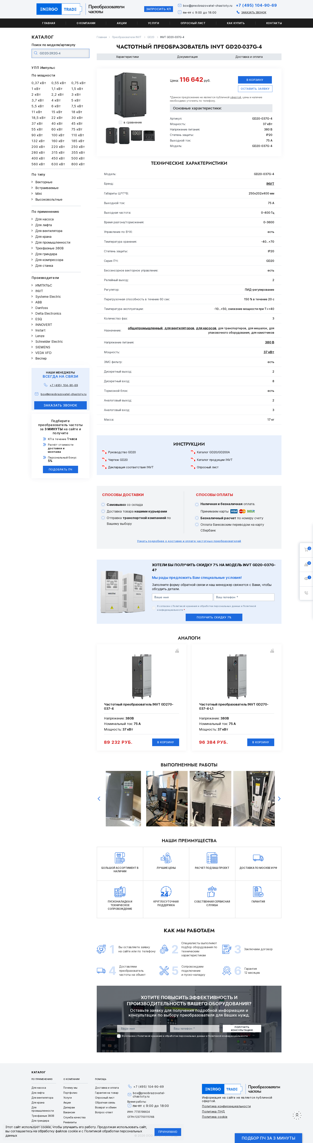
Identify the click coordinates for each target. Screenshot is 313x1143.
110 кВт (77, 135)
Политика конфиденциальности (226, 1106)
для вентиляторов (179, 328)
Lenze (39, 336)
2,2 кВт (57, 94)
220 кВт (58, 147)
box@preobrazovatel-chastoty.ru (207, 5)
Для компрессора (49, 260)
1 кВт (36, 89)
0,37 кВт (39, 83)
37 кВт (37, 123)
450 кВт (58, 158)
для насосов (206, 328)
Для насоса (44, 219)
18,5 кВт (39, 118)
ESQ (38, 319)
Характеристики (127, 57)
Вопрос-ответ (104, 1112)
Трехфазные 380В (49, 248)
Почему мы (70, 1087)
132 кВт (38, 141)
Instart (40, 330)
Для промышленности (52, 242)
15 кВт (56, 112)
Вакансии (69, 1112)
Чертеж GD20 (118, 460)
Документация (187, 57)
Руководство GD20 (122, 452)
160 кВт (58, 141)
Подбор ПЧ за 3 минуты (268, 1138)
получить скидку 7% (214, 617)
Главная (48, 23)
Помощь (100, 1079)
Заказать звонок (253, 12)
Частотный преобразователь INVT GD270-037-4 (138, 706)
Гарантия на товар (106, 1092)
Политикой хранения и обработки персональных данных (207, 606)
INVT (39, 291)
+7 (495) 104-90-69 (256, 5)
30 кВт (77, 118)
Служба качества (74, 1117)
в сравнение (133, 122)
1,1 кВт (57, 89)
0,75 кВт (78, 83)
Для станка (44, 265)
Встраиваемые (47, 188)
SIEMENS (42, 347)
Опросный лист (193, 23)
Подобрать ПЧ (60, 469)
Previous (99, 798)
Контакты (274, 23)
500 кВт (78, 158)
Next (279, 798)
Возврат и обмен (105, 1107)
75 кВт (77, 129)
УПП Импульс (43, 68)
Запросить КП (158, 9)
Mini (38, 194)
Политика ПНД (213, 1111)
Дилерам (69, 1107)
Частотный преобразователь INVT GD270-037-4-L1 (233, 706)
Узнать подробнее (189, 541)
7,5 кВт (77, 106)
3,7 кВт (38, 100)
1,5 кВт (77, 89)
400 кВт (38, 158)
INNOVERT (43, 325)
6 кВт (56, 106)
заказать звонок (61, 405)
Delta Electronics (48, 313)
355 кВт (78, 152)
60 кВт (57, 129)
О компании (86, 23)
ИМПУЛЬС (43, 285)
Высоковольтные (48, 199)
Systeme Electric (48, 296)
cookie (46, 1127)
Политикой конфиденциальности (228, 1036)
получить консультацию (242, 1029)
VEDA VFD (43, 353)
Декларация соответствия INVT (131, 467)
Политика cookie (215, 1117)
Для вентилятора (48, 231)
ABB (38, 302)
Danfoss (41, 308)
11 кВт (37, 112)
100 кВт (58, 135)
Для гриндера (46, 254)
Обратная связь (105, 1102)
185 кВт (78, 141)
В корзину (255, 80)
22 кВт (57, 118)
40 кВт (57, 123)
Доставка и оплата (249, 57)
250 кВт (78, 147)
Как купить (236, 23)
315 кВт (58, 152)
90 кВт (37, 135)
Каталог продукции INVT (215, 460)
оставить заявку (255, 88)
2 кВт (36, 94)
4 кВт (56, 100)
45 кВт (77, 123)
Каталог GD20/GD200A (213, 452)
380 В (269, 342)
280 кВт (38, 152)
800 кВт (78, 164)
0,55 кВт (58, 83)
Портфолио (70, 1092)
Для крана (43, 236)
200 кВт (38, 147)
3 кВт (76, 94)
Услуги (153, 23)
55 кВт (37, 129)
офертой (235, 97)
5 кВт (76, 100)
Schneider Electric (49, 341)
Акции (122, 23)
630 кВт (58, 164)
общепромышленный (145, 328)
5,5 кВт (38, 106)
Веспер (41, 358)
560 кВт (38, 164)
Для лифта (43, 225)
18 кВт (76, 112)
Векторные (43, 182)
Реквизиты (70, 1122)
